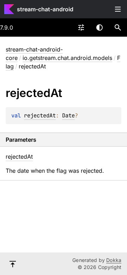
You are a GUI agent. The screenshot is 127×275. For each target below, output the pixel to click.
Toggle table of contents (118, 9)
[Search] (118, 27)
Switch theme (99, 27)
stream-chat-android (45, 9)
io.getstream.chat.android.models (67, 57)
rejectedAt (40, 115)
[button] (118, 27)
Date (68, 115)
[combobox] (81, 27)
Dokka (113, 260)
